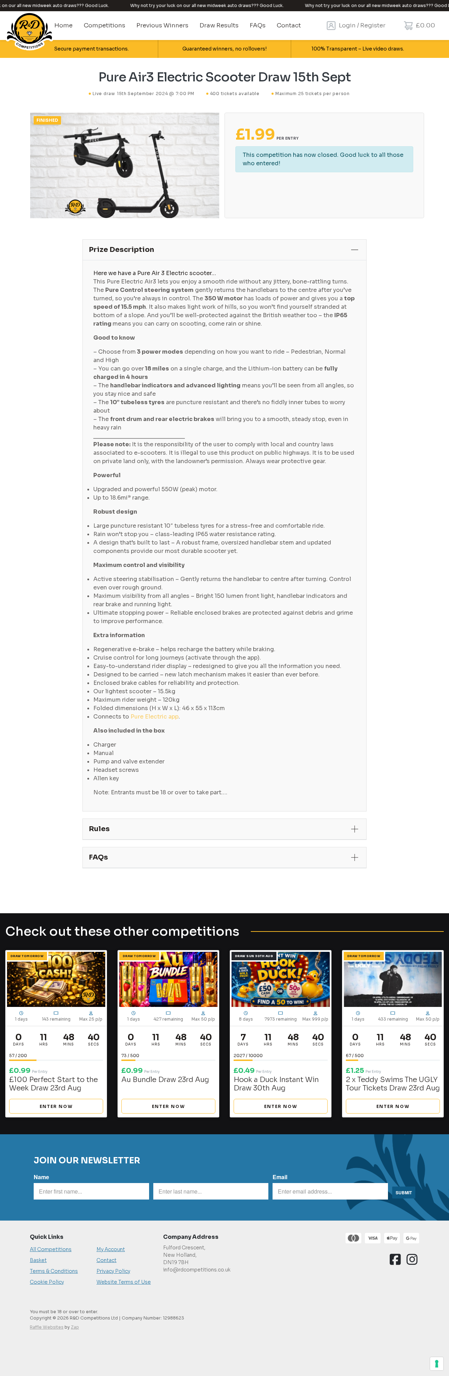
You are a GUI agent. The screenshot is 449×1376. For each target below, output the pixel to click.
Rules (99, 828)
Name (41, 1177)
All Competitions (51, 1249)
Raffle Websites (46, 1327)
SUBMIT (404, 1192)
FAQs (98, 857)
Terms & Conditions (54, 1271)
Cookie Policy (47, 1282)
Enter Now (56, 1106)
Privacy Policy (113, 1271)
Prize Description (121, 249)
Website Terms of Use (123, 1282)
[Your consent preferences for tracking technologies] (436, 1363)
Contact (106, 1260)
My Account (110, 1249)
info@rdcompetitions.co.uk (196, 1270)
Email (280, 1177)
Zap (75, 1327)
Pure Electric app (154, 716)
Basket (38, 1260)
